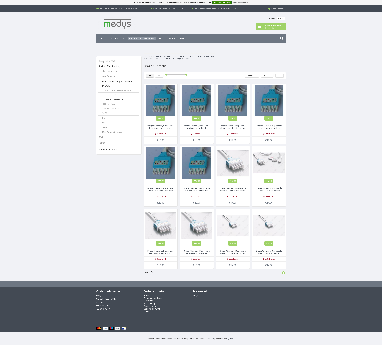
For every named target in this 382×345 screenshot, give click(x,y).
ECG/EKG (106, 85)
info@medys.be (103, 305)
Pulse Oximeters (109, 71)
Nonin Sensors (108, 76)
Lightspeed (231, 338)
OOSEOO (210, 338)
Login (264, 18)
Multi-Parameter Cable (112, 132)
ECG (161, 38)
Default (267, 75)
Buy (159, 118)
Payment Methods (151, 306)
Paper (171, 38)
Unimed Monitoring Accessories (116, 81)
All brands (252, 75)
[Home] (101, 38)
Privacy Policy (149, 303)
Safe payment (278, 8)
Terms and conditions (153, 298)
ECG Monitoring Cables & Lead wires (117, 90)
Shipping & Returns (152, 309)
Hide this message (222, 2)
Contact (147, 311)
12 (279, 75)
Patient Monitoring (142, 38)
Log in (195, 295)
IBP (103, 122)
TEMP (104, 127)
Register (272, 18)
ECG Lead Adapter (110, 104)
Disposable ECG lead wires (113, 99)
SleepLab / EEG (116, 38)
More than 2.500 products (169, 8)
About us (147, 295)
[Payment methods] (111, 328)
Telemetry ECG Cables (111, 95)
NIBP (104, 117)
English (281, 18)
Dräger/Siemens (182, 58)
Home (146, 56)
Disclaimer (148, 301)
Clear (118, 150)
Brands (184, 38)
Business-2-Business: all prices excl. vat (216, 8)
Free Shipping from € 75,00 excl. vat (118, 8)
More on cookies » (240, 2)
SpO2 (104, 113)
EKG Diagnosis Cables (111, 108)
